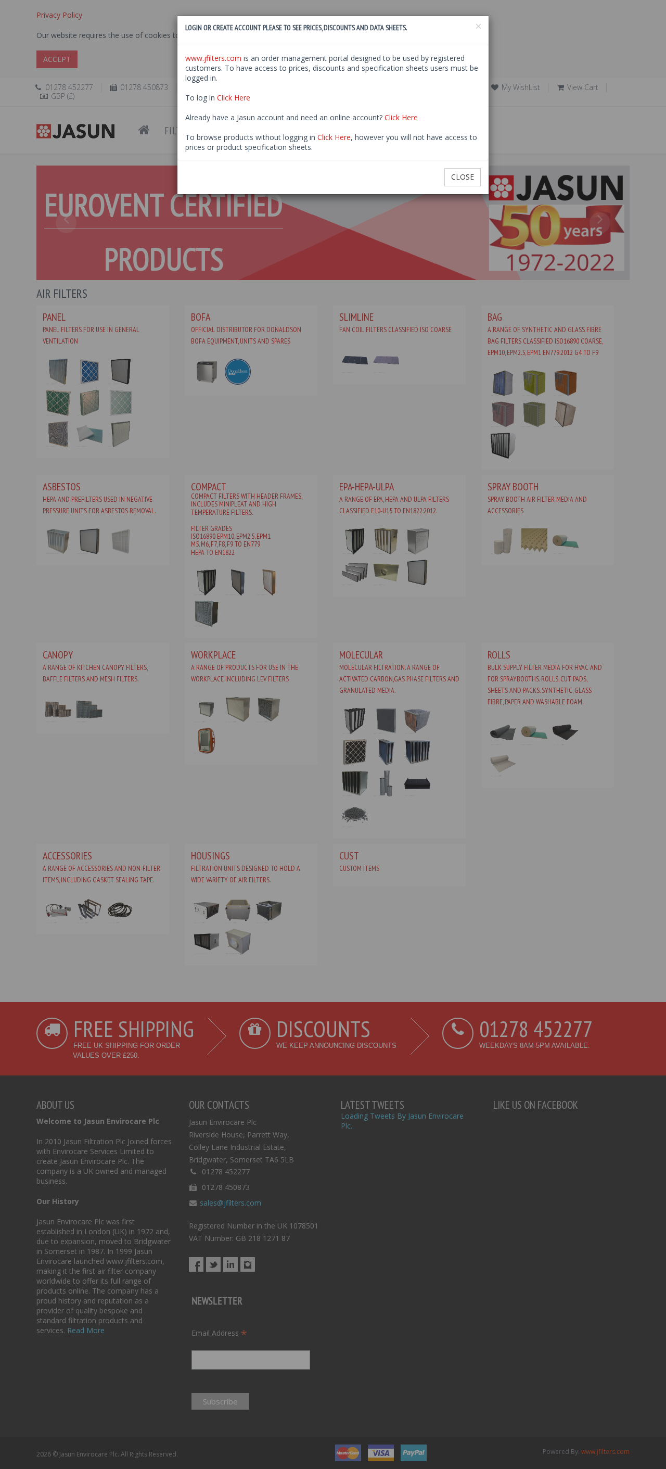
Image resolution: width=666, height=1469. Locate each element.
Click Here (233, 98)
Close (462, 177)
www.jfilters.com (213, 58)
